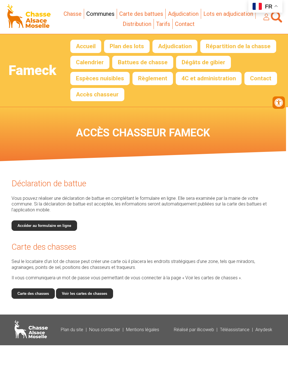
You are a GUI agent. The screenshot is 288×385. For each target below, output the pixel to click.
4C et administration (208, 78)
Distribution (137, 24)
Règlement (152, 78)
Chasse (73, 13)
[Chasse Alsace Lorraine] (29, 26)
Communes (100, 13)
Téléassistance (234, 329)
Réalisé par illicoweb (194, 329)
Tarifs (163, 24)
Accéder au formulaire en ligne (44, 226)
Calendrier (90, 62)
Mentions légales (142, 329)
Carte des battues (141, 13)
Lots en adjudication (228, 13)
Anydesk (263, 329)
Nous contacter (104, 329)
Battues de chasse (143, 62)
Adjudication (183, 13)
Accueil (86, 46)
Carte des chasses (33, 293)
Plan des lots (127, 46)
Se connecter (266, 17)
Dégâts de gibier (203, 62)
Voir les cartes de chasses (84, 293)
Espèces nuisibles (100, 78)
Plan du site (72, 329)
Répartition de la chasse (238, 46)
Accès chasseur (97, 94)
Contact (185, 24)
